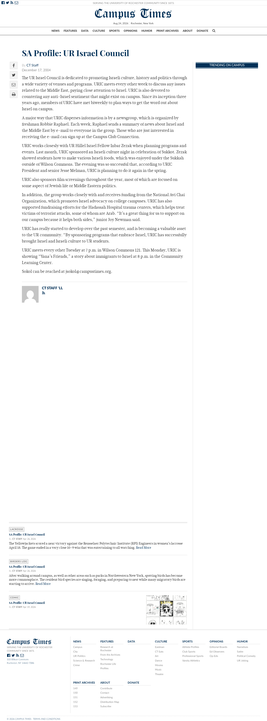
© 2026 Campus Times (19, 719)
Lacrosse (16, 529)
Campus (77, 647)
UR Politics (79, 656)
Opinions (130, 30)
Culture (99, 30)
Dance (158, 660)
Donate (202, 30)
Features (70, 30)
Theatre (159, 674)
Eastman (159, 647)
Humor (146, 30)
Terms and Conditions (46, 719)
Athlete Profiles (190, 647)
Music (158, 669)
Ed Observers (217, 651)
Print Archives (167, 30)
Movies (159, 665)
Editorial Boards (218, 647)
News (55, 30)
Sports (114, 30)
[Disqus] (98, 360)
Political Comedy (246, 656)
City (75, 651)
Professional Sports (192, 656)
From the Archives (110, 655)
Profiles (104, 668)
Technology (106, 659)
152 (75, 702)
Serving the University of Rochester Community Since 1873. (133, 3)
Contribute (106, 688)
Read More (143, 548)
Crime (76, 665)
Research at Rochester (106, 649)
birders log (18, 561)
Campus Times (133, 13)
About (188, 30)
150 (75, 693)
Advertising (106, 697)
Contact (104, 693)
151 (75, 697)
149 (75, 688)
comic (14, 598)
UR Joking (242, 660)
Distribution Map (109, 702)
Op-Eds (214, 656)
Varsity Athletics (191, 660)
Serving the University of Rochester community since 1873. (29, 649)
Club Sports (188, 651)
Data (84, 30)
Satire (240, 651)
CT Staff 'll (52, 288)
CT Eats (159, 651)
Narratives (242, 647)
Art (156, 656)
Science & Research (84, 660)
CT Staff (32, 65)
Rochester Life (108, 664)
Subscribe (105, 706)
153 (75, 706)
